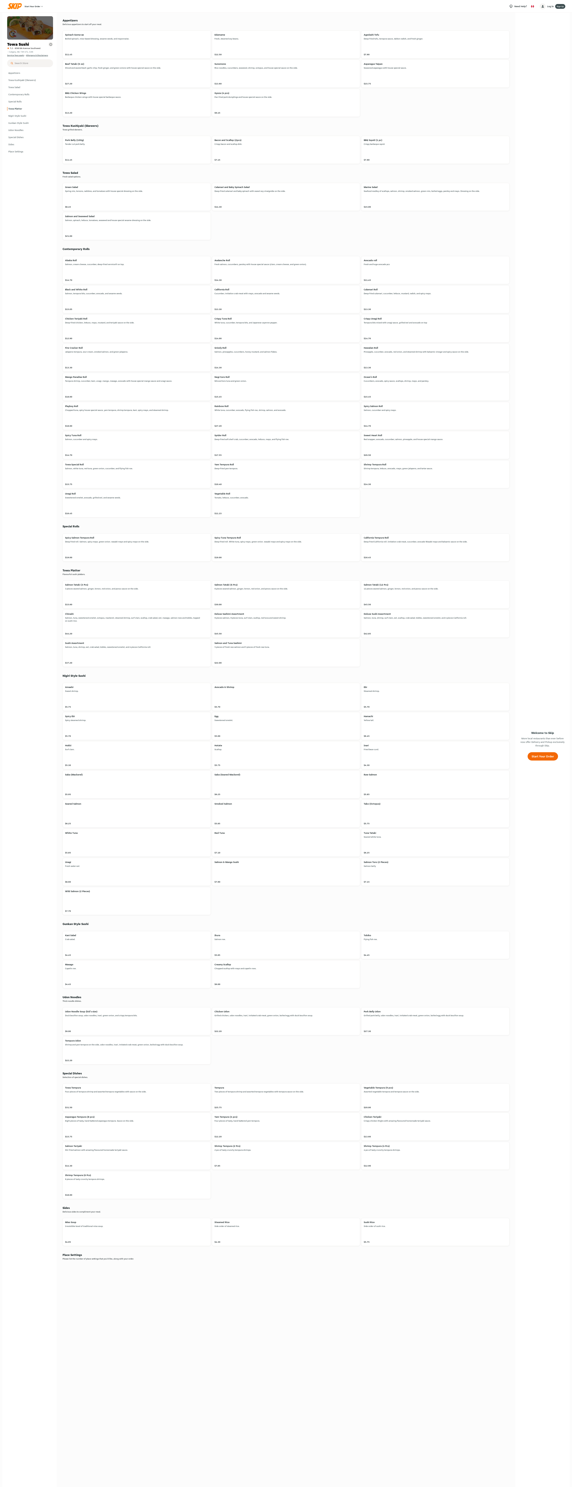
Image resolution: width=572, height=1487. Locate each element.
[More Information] (50, 44)
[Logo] (16, 6)
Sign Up (560, 6)
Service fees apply (15, 55)
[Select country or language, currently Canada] (532, 6)
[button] (30, 73)
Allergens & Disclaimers (37, 55)
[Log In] (543, 6)
